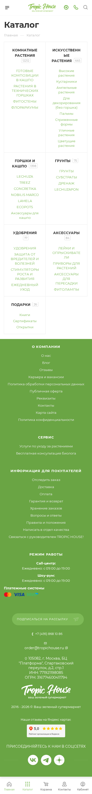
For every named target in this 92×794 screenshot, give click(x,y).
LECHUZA (25, 176)
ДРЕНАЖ (66, 183)
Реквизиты (46, 398)
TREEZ (24, 182)
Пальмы (66, 113)
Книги (24, 315)
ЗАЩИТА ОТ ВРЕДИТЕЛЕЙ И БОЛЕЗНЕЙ (25, 258)
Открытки (24, 327)
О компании (46, 347)
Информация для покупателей (46, 471)
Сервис (46, 437)
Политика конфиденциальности (46, 420)
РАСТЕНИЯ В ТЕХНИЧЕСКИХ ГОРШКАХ (25, 90)
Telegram (46, 760)
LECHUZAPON (66, 189)
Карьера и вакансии (46, 377)
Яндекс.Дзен (59, 760)
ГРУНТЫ (66, 171)
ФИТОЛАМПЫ (66, 289)
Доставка (46, 487)
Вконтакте (33, 760)
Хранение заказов (46, 508)
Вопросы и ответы (46, 515)
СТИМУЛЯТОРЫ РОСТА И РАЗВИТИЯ (25, 274)
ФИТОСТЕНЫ (25, 101)
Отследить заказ (46, 480)
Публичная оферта (46, 391)
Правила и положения (46, 522)
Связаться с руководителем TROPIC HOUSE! (46, 537)
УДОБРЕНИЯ (25, 248)
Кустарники (66, 81)
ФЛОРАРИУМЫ (24, 107)
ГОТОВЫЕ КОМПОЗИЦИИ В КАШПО (25, 75)
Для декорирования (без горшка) (66, 102)
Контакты (46, 405)
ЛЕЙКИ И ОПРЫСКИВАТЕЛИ (66, 252)
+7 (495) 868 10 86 (48, 634)
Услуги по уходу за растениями (46, 446)
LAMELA (25, 201)
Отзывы (46, 370)
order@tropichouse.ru (44, 648)
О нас (46, 355)
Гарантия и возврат (46, 501)
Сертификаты (25, 321)
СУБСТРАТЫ (66, 177)
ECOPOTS (25, 207)
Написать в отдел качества (46, 530)
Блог (46, 363)
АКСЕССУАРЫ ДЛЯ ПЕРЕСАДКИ (66, 278)
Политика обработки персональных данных (46, 384)
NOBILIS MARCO (25, 195)
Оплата (46, 494)
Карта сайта (46, 412)
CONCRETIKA (25, 189)
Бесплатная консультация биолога (46, 453)
